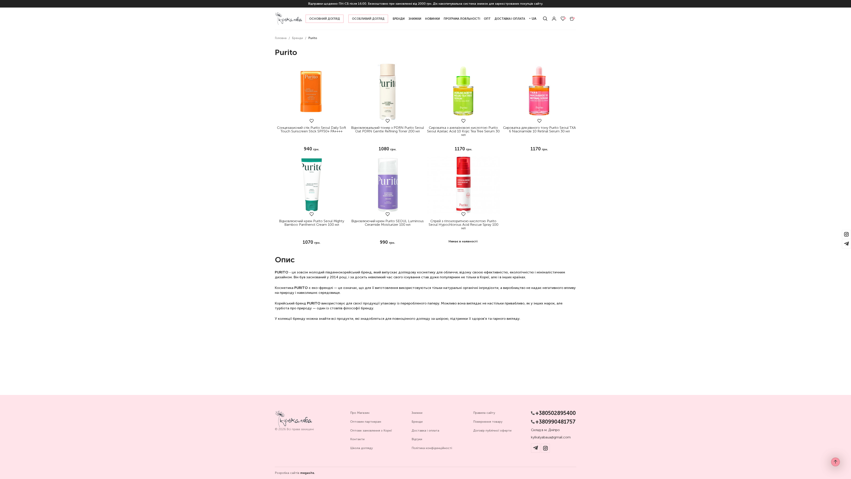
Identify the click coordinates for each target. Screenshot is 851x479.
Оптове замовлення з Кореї (371, 430)
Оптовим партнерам (365, 422)
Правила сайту (484, 413)
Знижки (417, 413)
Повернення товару (487, 422)
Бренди (417, 422)
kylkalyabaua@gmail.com (551, 437)
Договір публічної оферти (492, 430)
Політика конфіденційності (432, 448)
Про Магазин (359, 413)
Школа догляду (361, 448)
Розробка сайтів (295, 473)
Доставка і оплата (425, 430)
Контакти (357, 439)
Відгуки (417, 439)
